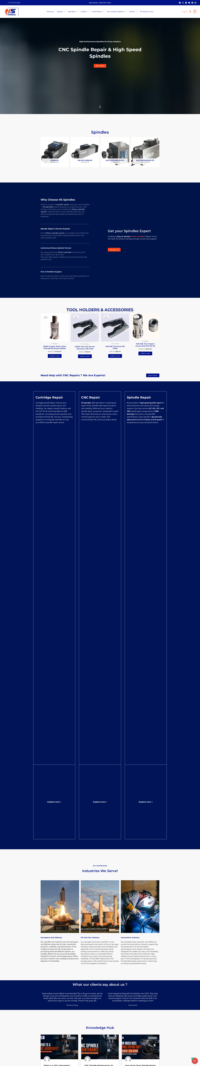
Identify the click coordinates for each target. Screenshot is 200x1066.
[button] (14, 2)
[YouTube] (189, 3)
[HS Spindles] (12, 11)
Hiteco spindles (137, 236)
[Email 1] (195, 3)
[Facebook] (180, 3)
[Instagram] (186, 3)
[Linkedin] (192, 3)
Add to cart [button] (54, 356)
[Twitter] (183, 3)
